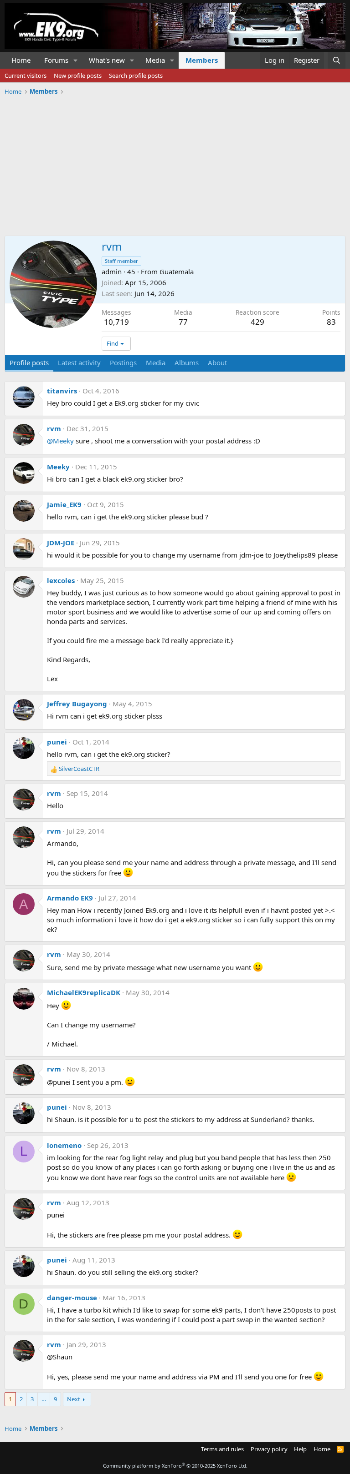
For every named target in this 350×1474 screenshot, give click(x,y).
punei (57, 741)
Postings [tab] (123, 362)
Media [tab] (155, 362)
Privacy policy (269, 1449)
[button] (75, 60)
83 (331, 322)
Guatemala (177, 271)
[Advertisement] (175, 162)
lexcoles (61, 580)
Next (73, 1399)
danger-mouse (72, 1297)
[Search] (336, 60)
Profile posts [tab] (29, 362)
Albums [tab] (187, 362)
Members (201, 60)
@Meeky (60, 440)
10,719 (116, 322)
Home (21, 60)
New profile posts (78, 75)
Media (155, 60)
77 (183, 322)
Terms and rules (222, 1449)
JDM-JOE (60, 542)
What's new (107, 60)
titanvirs (62, 390)
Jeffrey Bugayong (77, 703)
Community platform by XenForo (175, 1465)
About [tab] (217, 362)
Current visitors (25, 75)
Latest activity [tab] (79, 362)
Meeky (58, 466)
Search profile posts (136, 75)
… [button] (43, 1399)
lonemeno (64, 1145)
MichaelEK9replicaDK (83, 992)
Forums (56, 60)
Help (300, 1449)
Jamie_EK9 (64, 504)
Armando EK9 (70, 897)
